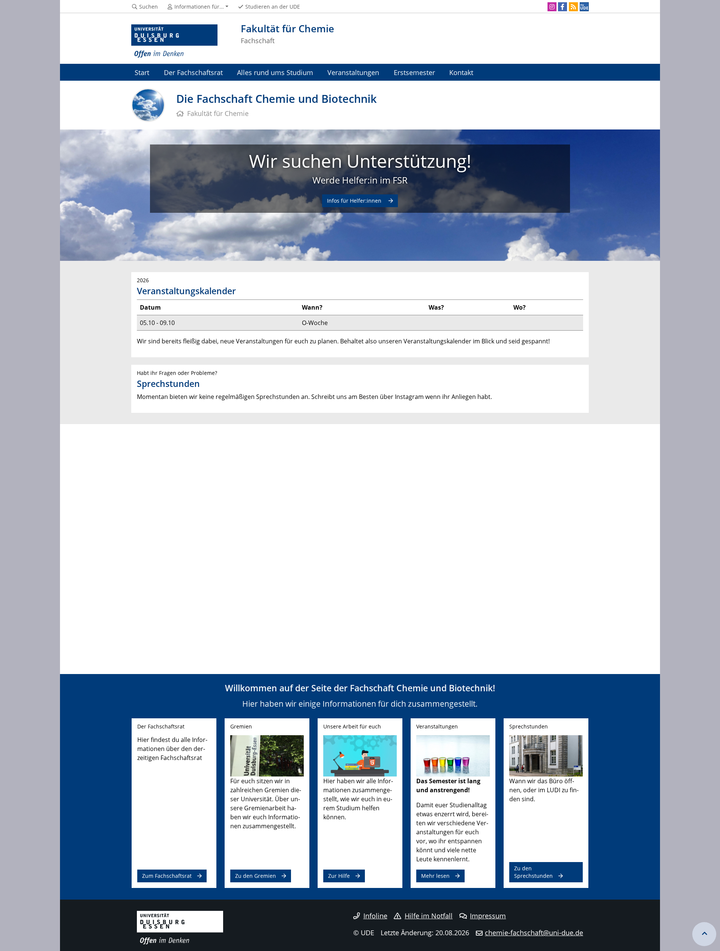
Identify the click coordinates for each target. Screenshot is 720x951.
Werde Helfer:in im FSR (360, 180)
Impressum (488, 915)
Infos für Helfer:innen (355, 200)
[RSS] (573, 6)
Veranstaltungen (353, 72)
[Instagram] (552, 6)
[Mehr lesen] (453, 755)
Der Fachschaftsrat (193, 72)
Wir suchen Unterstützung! (360, 161)
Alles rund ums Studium (275, 72)
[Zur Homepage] (174, 41)
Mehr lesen (435, 875)
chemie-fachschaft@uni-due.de (534, 932)
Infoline (375, 915)
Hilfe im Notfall (429, 915)
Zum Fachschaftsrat (167, 875)
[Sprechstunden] (546, 755)
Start (142, 72)
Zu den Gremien (255, 875)
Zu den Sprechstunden (533, 872)
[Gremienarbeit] (267, 755)
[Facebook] (562, 6)
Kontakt (461, 72)
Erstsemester (414, 72)
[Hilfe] (360, 755)
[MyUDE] (584, 6)
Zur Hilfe (339, 875)
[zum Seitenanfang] (704, 934)
